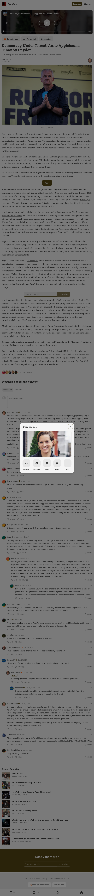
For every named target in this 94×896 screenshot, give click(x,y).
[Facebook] (37, 463)
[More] (67, 463)
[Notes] (57, 463)
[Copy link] (26, 463)
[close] (70, 426)
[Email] (47, 463)
